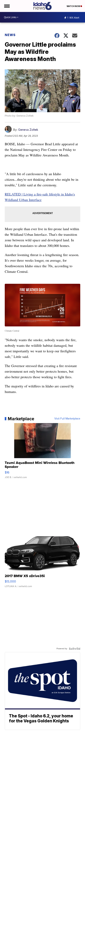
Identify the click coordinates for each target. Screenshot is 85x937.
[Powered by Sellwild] (74, 648)
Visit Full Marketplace (67, 418)
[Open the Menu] (6, 6)
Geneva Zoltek (28, 130)
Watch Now (73, 6)
